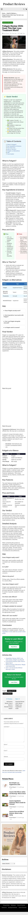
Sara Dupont (6, 33)
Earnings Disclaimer (12, 907)
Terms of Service (21, 905)
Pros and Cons (11, 147)
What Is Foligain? (11, 144)
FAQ (8, 152)
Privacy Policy (6, 905)
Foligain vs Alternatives (13, 151)
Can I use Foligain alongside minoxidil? (12, 322)
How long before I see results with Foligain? (14, 315)
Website (6, 756)
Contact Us (4, 907)
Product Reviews (14, 4)
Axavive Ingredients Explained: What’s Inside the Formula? (17, 802)
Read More (14, 646)
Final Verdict (10, 154)
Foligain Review (12, 690)
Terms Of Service (22, 907)
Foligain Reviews (7, 693)
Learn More (14, 682)
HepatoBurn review (7, 631)
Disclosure (13, 905)
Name (6, 744)
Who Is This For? (11, 149)
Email (5, 750)
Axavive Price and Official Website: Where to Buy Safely (16, 813)
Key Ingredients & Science (14, 146)
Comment (7, 726)
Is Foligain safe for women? (12, 327)
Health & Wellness (7, 22)
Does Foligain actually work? (13, 310)
